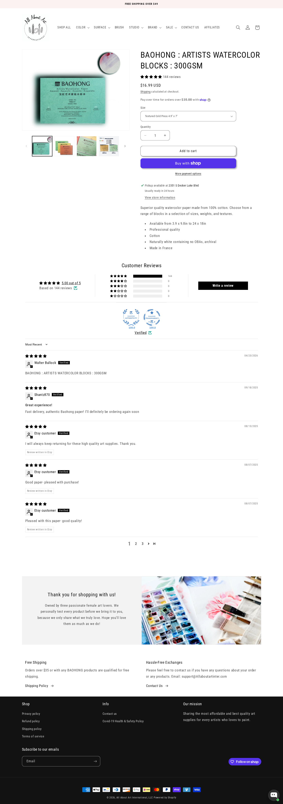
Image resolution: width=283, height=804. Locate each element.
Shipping (145, 91)
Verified (140, 333)
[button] (82, 27)
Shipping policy (32, 729)
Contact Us (154, 686)
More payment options (188, 173)
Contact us (110, 714)
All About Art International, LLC (134, 797)
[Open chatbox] (274, 795)
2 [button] (136, 544)
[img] (36, 356)
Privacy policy (31, 714)
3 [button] (143, 544)
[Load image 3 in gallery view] (87, 146)
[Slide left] (26, 146)
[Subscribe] (95, 761)
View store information (160, 197)
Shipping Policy (36, 686)
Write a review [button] (223, 286)
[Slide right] (124, 146)
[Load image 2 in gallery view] (64, 146)
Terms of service (33, 736)
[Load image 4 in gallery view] (109, 146)
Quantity (145, 126)
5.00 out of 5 (71, 283)
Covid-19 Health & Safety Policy (123, 721)
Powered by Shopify (165, 797)
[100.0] (131, 317)
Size (143, 107)
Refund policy (31, 721)
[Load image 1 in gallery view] (42, 146)
